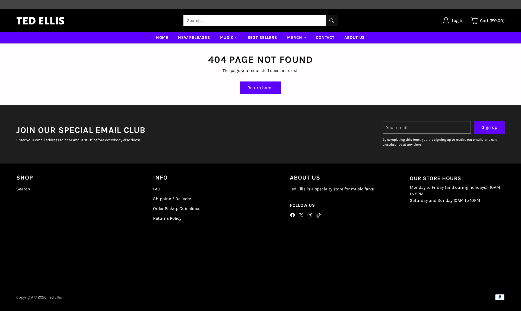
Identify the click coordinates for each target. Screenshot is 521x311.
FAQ (156, 188)
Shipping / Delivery (172, 198)
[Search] (332, 20)
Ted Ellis (55, 297)
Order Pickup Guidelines (176, 208)
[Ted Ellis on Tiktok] (318, 216)
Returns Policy (167, 218)
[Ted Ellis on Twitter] (301, 216)
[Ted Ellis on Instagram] (310, 216)
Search (23, 188)
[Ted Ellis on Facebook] (292, 216)
